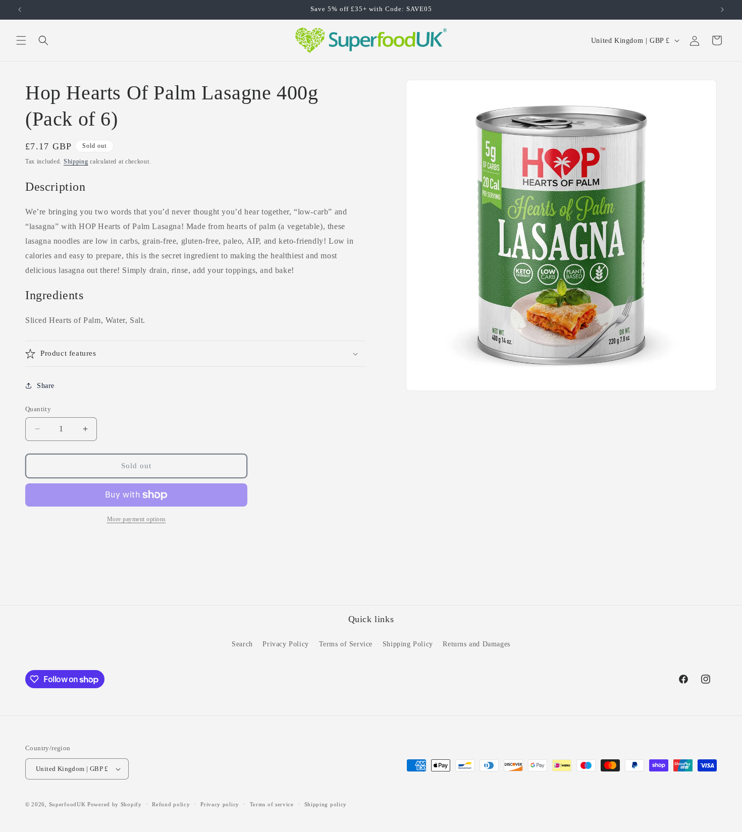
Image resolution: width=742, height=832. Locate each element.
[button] (21, 40)
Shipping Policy (408, 644)
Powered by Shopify (114, 804)
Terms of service (272, 804)
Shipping (76, 161)
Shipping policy (325, 804)
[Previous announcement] (20, 9)
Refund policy (171, 804)
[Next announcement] (722, 9)
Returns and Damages (476, 644)
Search (242, 644)
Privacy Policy (285, 644)
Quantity (38, 409)
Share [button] (46, 386)
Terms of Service (346, 644)
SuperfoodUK (67, 804)
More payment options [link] (136, 519)
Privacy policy (219, 804)
